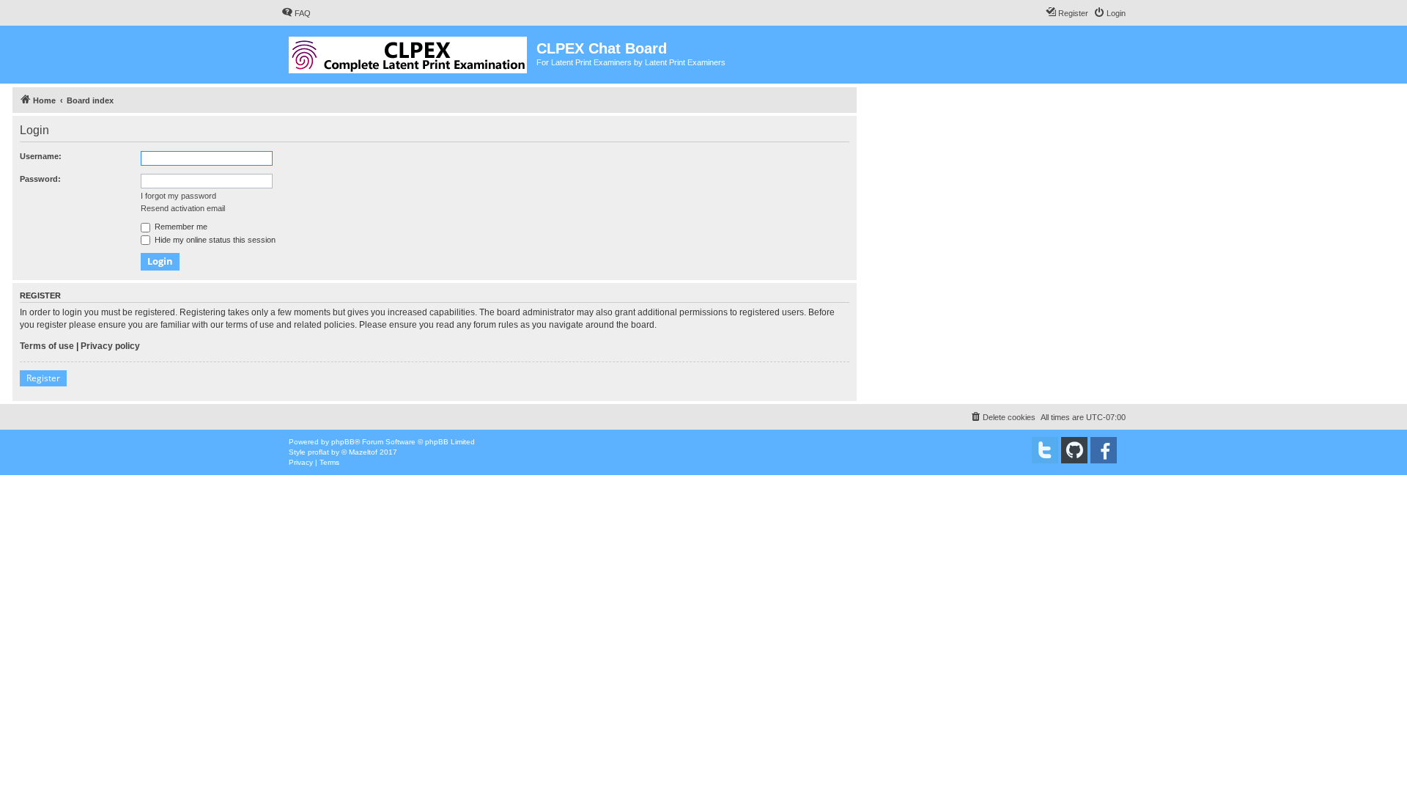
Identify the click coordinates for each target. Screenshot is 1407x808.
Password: (40, 179)
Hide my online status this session (214, 239)
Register (43, 378)
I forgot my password (178, 195)
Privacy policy (110, 346)
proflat (318, 452)
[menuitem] (296, 13)
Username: (41, 156)
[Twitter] (1045, 450)
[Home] (408, 52)
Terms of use (47, 346)
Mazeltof (363, 452)
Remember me (179, 226)
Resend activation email (183, 208)
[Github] (1074, 450)
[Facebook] (1103, 450)
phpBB (343, 442)
